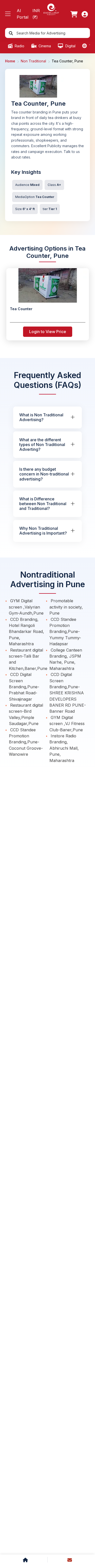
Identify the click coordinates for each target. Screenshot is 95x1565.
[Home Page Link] (51, 9)
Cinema (44, 46)
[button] (8, 14)
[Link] (74, 14)
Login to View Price (47, 331)
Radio (19, 46)
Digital (69, 46)
